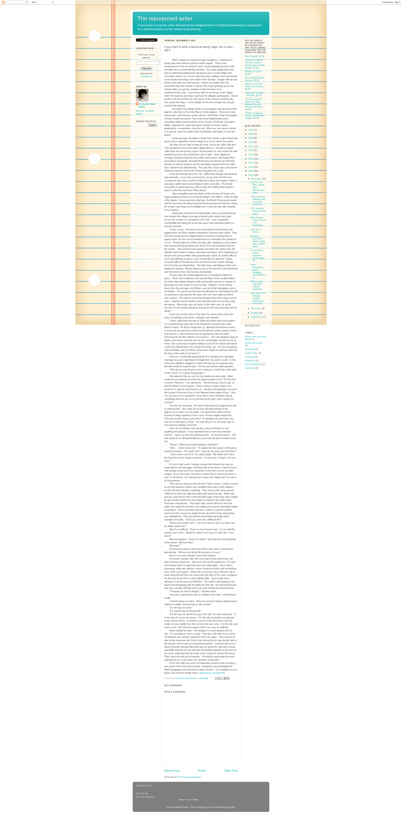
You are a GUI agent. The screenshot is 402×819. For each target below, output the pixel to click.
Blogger (231, 807)
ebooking (249, 357)
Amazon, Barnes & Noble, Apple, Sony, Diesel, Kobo (258, 241)
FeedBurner (146, 76)
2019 (251, 138)
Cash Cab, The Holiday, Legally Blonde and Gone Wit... (257, 298)
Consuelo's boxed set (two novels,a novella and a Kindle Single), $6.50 (255, 64)
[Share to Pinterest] (228, 678)
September (257, 317)
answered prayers (254, 343)
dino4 (211, 807)
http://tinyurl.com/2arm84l (212, 673)
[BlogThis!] (219, 678)
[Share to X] (222, 678)
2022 (251, 130)
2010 (251, 175)
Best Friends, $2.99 (254, 56)
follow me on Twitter (189, 799)
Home (202, 770)
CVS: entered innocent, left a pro (257, 211)
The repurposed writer (165, 18)
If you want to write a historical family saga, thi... (257, 255)
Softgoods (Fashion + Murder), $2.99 (254, 94)
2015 (251, 154)
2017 (251, 146)
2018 (251, 142)
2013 (251, 163)
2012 (251, 167)
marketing (250, 368)
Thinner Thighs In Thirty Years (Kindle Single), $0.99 (254, 115)
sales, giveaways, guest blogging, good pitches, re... (258, 270)
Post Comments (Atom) (189, 777)
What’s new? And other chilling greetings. (256, 285)
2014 (251, 159)
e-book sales (251, 353)
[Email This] (216, 678)
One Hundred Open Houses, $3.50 (255, 79)
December (256, 179)
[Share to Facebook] (225, 678)
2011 (251, 171)
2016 (251, 150)
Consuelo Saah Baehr (147, 105)
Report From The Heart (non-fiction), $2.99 (254, 86)
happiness (250, 360)
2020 (251, 134)
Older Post (231, 770)
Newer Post (172, 770)
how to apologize (253, 364)
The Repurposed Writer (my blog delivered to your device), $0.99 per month (254, 104)
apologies (250, 349)
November (256, 308)
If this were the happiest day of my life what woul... (257, 200)
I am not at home (255, 230)
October (255, 313)
